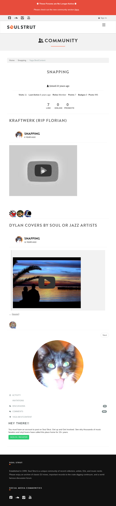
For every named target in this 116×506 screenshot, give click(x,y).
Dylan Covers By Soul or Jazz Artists (53, 225)
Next (105, 335)
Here (77, 9)
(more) (15, 313)
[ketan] (20, 214)
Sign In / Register (18, 437)
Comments (59, 411)
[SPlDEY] (12, 214)
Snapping (32, 133)
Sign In (103, 18)
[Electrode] (27, 214)
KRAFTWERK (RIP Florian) (38, 120)
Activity (16, 395)
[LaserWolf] (12, 325)
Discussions (59, 406)
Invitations (18, 401)
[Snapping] (20, 135)
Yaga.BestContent (22, 417)
